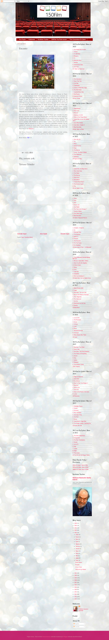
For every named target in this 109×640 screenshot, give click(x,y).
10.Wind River (76, 307)
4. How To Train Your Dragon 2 (80, 383)
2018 (75, 580)
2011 (75, 596)
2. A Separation (76, 437)
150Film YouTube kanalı (59, 39)
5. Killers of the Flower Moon (80, 117)
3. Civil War (75, 83)
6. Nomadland (76, 179)
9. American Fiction (77, 96)
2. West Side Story (77, 171)
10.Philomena (76, 396)
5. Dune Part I (76, 177)
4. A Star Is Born (77, 265)
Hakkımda (31, 39)
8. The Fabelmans (77, 154)
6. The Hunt (75, 417)
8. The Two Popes (77, 243)
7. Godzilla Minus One (78, 92)
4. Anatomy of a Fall (78, 115)
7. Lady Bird (76, 271)
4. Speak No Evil (77, 145)
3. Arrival (75, 322)
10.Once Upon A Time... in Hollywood (82, 247)
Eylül (77, 541)
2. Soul (74, 200)
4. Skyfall (75, 442)
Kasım (77, 537)
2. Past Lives (76, 110)
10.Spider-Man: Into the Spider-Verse (82, 278)
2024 (75, 528)
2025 (75, 525)
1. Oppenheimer (76, 108)
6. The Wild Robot (77, 89)
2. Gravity (75, 408)
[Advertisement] (43, 219)
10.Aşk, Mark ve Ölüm (78, 129)
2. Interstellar (76, 378)
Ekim (77, 539)
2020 (75, 575)
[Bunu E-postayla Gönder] (25, 152)
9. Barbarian (76, 156)
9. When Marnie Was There (79, 335)
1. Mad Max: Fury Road (78, 347)
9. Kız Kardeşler (77, 245)
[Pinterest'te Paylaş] (32, 152)
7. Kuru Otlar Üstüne (78, 122)
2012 (75, 594)
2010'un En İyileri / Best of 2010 (80, 467)
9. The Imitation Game (78, 364)
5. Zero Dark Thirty (77, 414)
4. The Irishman (76, 234)
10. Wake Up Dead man (78, 69)
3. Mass (75, 143)
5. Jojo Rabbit (76, 207)
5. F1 (74, 58)
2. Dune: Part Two (77, 81)
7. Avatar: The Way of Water (80, 152)
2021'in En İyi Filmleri (80, 569)
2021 (75, 573)
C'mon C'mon (78, 567)
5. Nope (74, 148)
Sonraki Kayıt (21, 234)
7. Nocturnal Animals (78, 330)
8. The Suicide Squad (78, 184)
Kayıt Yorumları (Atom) (27, 237)
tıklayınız (31, 128)
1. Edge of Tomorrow (78, 376)
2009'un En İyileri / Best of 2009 (80, 469)
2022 (75, 532)
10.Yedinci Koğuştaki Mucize (80, 217)
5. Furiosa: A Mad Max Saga (80, 87)
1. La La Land (76, 317)
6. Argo (74, 446)
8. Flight (75, 450)
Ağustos (78, 544)
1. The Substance (77, 79)
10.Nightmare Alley (77, 158)
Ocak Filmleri (78, 562)
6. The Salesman (77, 299)
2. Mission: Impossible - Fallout (80, 260)
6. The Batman (76, 150)
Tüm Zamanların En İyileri (77, 39)
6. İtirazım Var (76, 387)
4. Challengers (76, 85)
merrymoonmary (46, 636)
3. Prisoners (76, 410)
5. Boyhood (75, 385)
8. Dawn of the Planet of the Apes (81, 391)
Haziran (78, 548)
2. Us (74, 230)
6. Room (75, 328)
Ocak (77, 560)
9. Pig (74, 186)
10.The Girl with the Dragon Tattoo (81, 455)
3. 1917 (74, 202)
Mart (77, 555)
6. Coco (74, 269)
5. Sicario (75, 355)
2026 (75, 523)
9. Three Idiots (76, 453)
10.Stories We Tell (77, 425)
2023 (75, 530)
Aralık (77, 534)
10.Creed (75, 337)
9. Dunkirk (75, 305)
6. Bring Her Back (77, 60)
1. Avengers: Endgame (78, 227)
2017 (75, 582)
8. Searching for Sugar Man (79, 421)
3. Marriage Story (77, 232)
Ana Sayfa (22, 39)
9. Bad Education (77, 215)
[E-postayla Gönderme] (22, 152)
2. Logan (75, 290)
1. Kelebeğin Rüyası (78, 406)
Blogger (65, 636)
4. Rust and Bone (77, 412)
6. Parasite (75, 238)
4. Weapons (76, 56)
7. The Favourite (77, 240)
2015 (75, 587)
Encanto (77, 564)
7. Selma (75, 360)
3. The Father (76, 173)
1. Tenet (75, 198)
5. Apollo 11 (75, 236)
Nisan (77, 553)
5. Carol (74, 326)
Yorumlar (77, 626)
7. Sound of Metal (77, 211)
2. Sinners (75, 51)
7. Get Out (75, 301)
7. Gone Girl (76, 389)
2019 (75, 577)
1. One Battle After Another (79, 49)
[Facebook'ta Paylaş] (30, 152)
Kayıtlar (77, 623)
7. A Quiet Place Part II (78, 181)
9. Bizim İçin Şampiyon (78, 276)
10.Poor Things (76, 98)
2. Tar (74, 141)
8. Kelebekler (76, 273)
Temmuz (78, 546)
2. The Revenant (77, 319)
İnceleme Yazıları (43, 39)
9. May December (77, 127)
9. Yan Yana (76, 66)
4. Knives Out (76, 204)
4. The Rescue (76, 175)
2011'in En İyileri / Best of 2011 (80, 465)
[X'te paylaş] (29, 152)
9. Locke (75, 394)
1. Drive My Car (76, 139)
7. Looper (75, 448)
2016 (75, 584)
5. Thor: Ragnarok (77, 296)
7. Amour (75, 419)
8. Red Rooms (76, 94)
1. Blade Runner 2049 (78, 288)
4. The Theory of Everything (79, 353)
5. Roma (75, 267)
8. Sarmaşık (76, 332)
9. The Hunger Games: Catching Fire (82, 423)
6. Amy (74, 358)
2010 (75, 599)
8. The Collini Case (77, 213)
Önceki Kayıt (65, 234)
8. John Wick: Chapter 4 (79, 125)
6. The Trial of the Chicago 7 (80, 209)
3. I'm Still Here (76, 53)
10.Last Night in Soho (78, 188)
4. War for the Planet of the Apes (81, 294)
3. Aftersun (75, 112)
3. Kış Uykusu (76, 381)
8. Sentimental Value (78, 64)
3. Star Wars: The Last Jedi (79, 292)
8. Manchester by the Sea (79, 303)
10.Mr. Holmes (76, 366)
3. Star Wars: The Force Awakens (81, 351)
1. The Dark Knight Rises (79, 435)
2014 (75, 589)
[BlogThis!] (27, 152)
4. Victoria (75, 324)
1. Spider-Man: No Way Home (80, 168)
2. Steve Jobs (76, 349)
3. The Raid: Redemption (79, 440)
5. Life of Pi (75, 444)
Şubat (77, 558)
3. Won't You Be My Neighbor (80, 263)
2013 (75, 592)
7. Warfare (75, 62)
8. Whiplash (75, 362)
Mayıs (77, 551)
